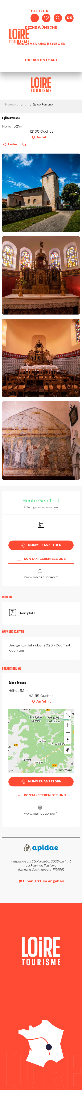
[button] (58, 18)
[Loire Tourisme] (19, 36)
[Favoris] (46, 18)
